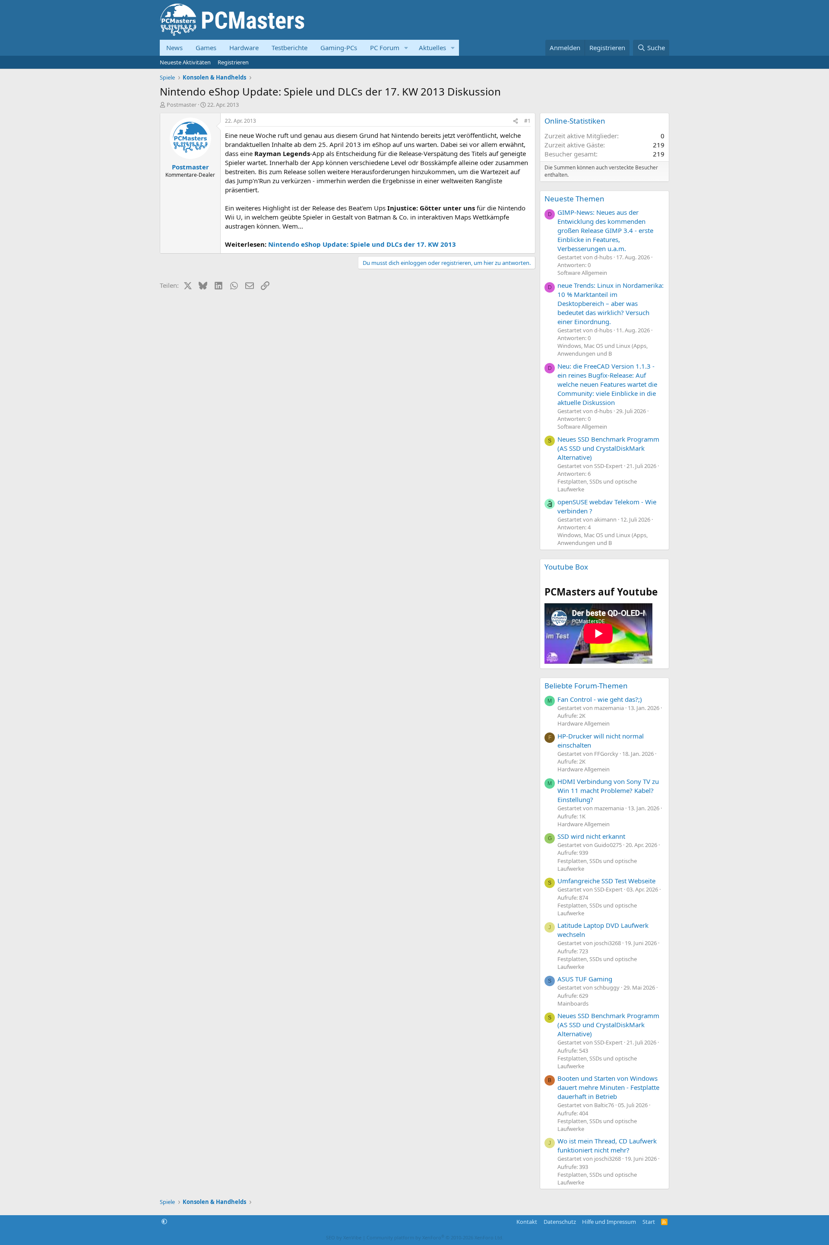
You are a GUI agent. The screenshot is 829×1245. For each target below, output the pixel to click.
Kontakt (526, 1222)
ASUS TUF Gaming (584, 978)
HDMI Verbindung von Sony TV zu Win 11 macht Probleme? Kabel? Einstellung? (608, 790)
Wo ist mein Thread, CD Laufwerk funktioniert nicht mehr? (607, 1145)
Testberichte (289, 47)
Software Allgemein (582, 273)
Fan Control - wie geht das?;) (599, 699)
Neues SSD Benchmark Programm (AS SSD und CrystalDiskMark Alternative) (608, 448)
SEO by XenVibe (343, 1237)
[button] (406, 48)
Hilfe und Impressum (609, 1222)
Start (648, 1222)
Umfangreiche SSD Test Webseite (606, 880)
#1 (527, 120)
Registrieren (233, 62)
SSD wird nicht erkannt (591, 836)
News (174, 47)
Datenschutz (560, 1222)
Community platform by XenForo (435, 1237)
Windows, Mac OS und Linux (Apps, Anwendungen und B (602, 349)
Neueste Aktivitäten (185, 62)
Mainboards (573, 1003)
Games (206, 47)
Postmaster (181, 104)
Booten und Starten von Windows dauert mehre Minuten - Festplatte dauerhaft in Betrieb (608, 1087)
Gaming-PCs (338, 47)
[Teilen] (515, 121)
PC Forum (384, 47)
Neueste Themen (574, 199)
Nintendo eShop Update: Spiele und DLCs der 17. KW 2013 (362, 244)
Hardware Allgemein (583, 723)
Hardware (244, 47)
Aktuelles (432, 47)
